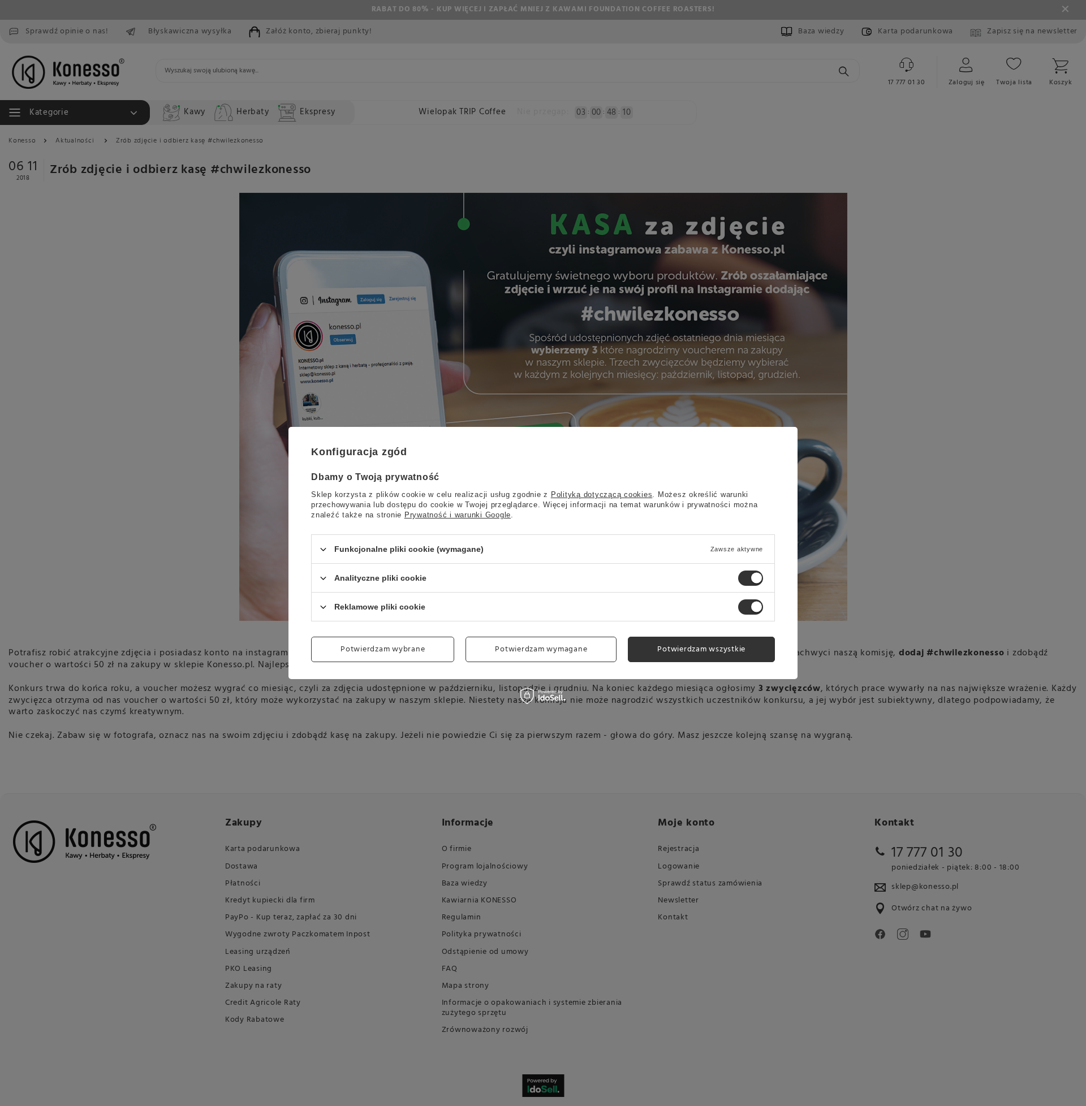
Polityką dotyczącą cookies (602, 494)
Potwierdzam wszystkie (701, 648)
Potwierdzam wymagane (541, 648)
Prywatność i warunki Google (457, 515)
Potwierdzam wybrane (383, 648)
